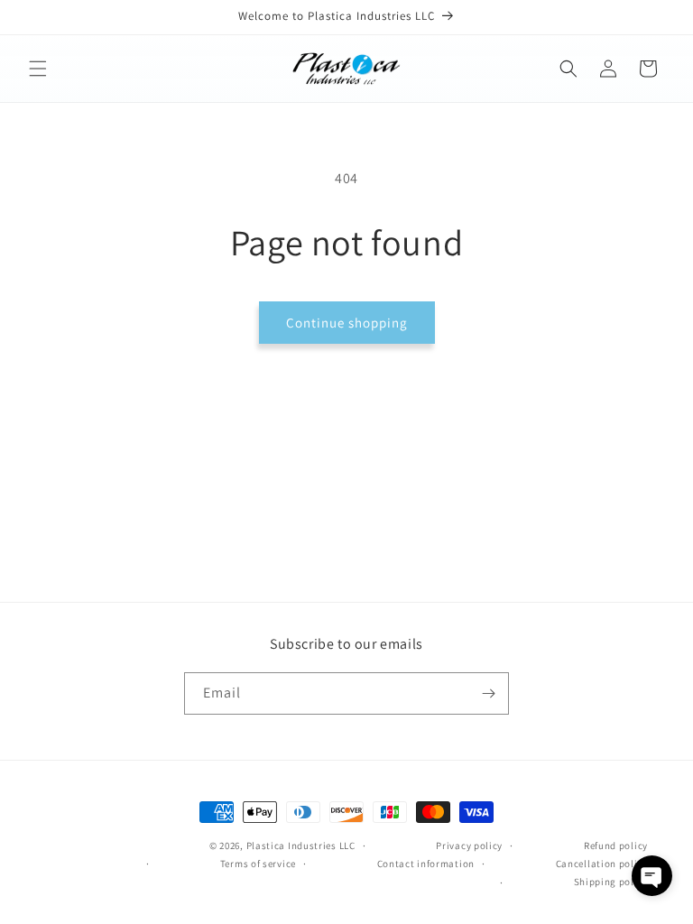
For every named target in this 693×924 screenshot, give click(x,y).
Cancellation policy (602, 863)
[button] (38, 68)
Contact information (426, 863)
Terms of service (258, 863)
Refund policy (616, 845)
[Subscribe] (488, 693)
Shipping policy (611, 881)
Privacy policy (469, 845)
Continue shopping (347, 322)
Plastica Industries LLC (301, 845)
